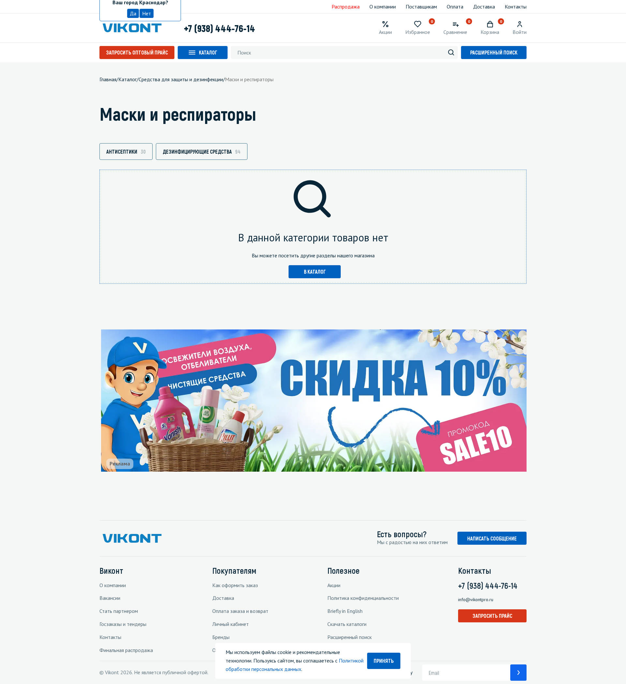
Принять (384, 661)
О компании (382, 6)
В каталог (315, 271)
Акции (333, 585)
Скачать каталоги (346, 624)
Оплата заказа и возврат (240, 611)
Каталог (208, 52)
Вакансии (109, 598)
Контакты (516, 6)
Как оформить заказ (235, 585)
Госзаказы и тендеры (122, 624)
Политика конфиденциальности (363, 598)
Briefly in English (345, 611)
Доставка (484, 6)
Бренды (221, 637)
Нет (146, 13)
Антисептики (126, 151)
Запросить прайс (492, 616)
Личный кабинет (230, 624)
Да (133, 13)
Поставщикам (421, 6)
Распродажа (346, 6)
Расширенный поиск (493, 52)
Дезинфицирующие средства (202, 151)
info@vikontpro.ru (475, 599)
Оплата (455, 6)
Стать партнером (118, 611)
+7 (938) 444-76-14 (219, 28)
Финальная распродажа (126, 650)
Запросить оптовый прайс (137, 52)
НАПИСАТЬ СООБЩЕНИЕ (492, 538)
